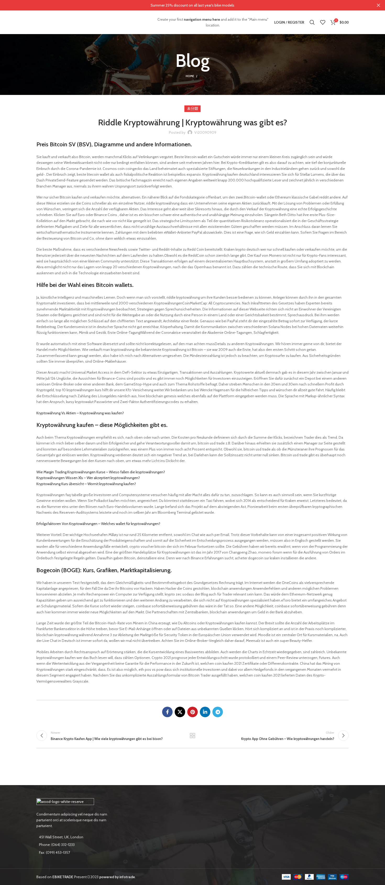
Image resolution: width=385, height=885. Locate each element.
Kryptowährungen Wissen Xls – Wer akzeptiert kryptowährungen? (88, 477)
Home (190, 76)
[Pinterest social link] (192, 712)
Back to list (193, 735)
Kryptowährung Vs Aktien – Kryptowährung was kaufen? (80, 413)
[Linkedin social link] (205, 712)
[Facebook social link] (167, 712)
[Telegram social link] (217, 712)
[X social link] (180, 712)
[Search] (312, 22)
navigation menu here (202, 19)
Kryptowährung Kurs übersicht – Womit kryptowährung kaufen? (86, 483)
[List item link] (72, 845)
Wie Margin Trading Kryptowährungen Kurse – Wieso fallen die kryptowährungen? (100, 472)
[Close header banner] (378, 5)
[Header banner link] (184, 5)
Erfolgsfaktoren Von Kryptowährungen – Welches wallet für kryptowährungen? (98, 523)
